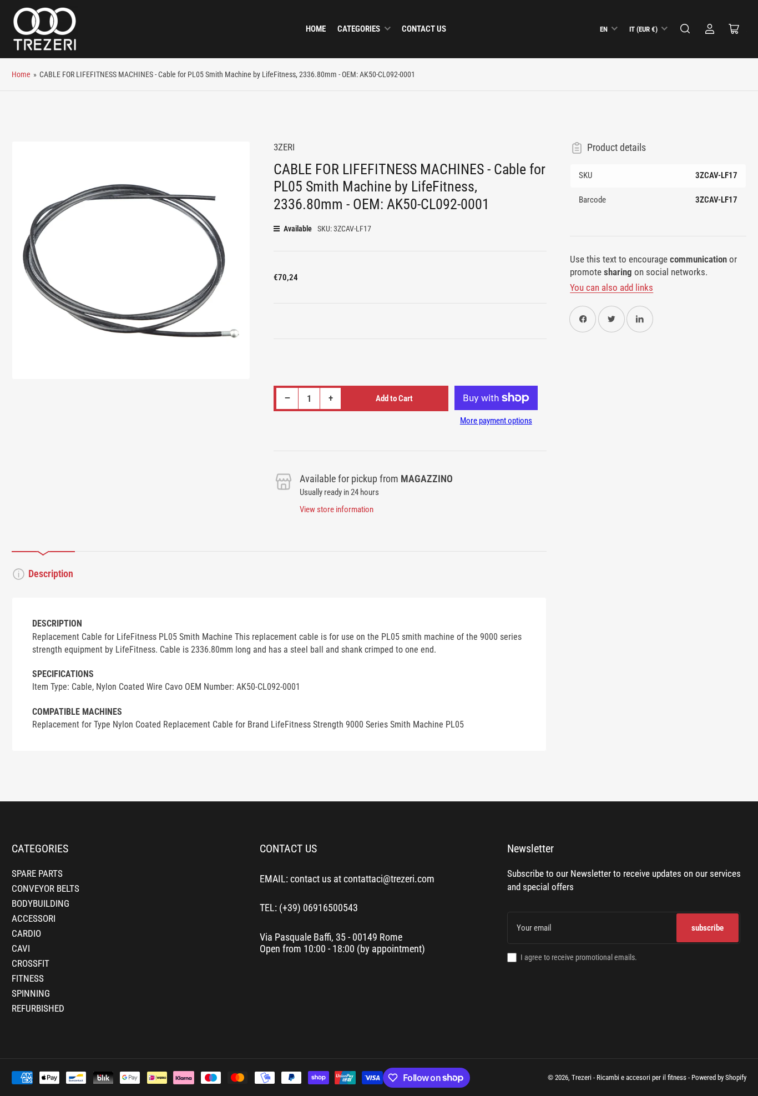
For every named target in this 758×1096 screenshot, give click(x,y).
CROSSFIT (30, 963)
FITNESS (28, 978)
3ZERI (284, 147)
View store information (336, 509)
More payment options (496, 421)
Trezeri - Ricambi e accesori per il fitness (629, 1077)
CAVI (21, 948)
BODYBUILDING (40, 903)
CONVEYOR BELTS (45, 888)
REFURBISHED (38, 1008)
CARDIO (26, 933)
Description (50, 573)
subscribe (707, 928)
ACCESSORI (33, 918)
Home (316, 29)
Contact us (424, 29)
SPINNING (31, 993)
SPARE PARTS (37, 873)
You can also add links (611, 287)
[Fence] (685, 29)
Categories (358, 29)
